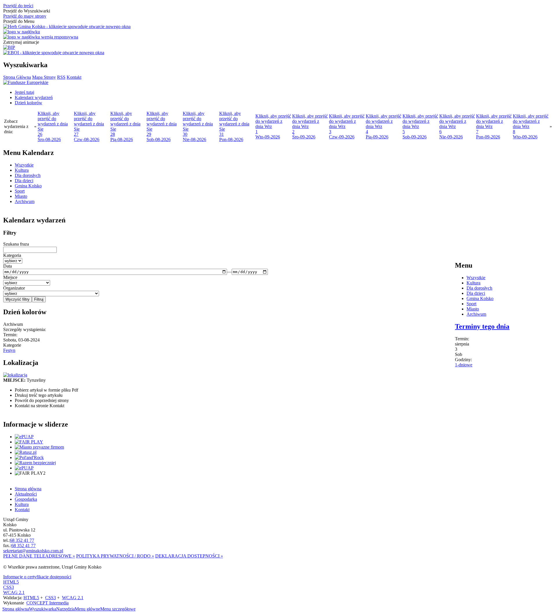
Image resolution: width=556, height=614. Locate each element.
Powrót (42, 400)
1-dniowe (463, 364)
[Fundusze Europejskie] (25, 82)
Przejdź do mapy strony (24, 16)
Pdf (46, 390)
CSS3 (8, 587)
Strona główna (15, 608)
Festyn (9, 350)
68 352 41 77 (22, 540)
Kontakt (74, 77)
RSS (61, 77)
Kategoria (12, 255)
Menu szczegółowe (118, 608)
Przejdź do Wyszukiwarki (26, 10)
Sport (20, 191)
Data (7, 266)
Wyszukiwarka (42, 608)
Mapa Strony (44, 77)
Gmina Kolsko (28, 185)
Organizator (14, 288)
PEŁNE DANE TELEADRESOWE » (39, 555)
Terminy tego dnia (482, 326)
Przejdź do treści (18, 5)
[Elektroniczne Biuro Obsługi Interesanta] (53, 52)
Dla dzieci (24, 180)
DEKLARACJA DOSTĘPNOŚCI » (189, 555)
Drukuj (39, 395)
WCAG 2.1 (14, 592)
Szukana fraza (16, 244)
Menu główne (87, 608)
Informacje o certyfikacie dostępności (37, 576)
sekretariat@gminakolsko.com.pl (33, 550)
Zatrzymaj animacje (21, 42)
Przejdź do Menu (18, 21)
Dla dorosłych (28, 175)
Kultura (22, 170)
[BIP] (9, 47)
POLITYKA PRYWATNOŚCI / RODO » (115, 555)
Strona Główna (17, 77)
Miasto (21, 196)
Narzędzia (65, 608)
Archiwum (24, 201)
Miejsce (10, 277)
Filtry (10, 233)
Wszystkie (24, 164)
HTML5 (11, 582)
